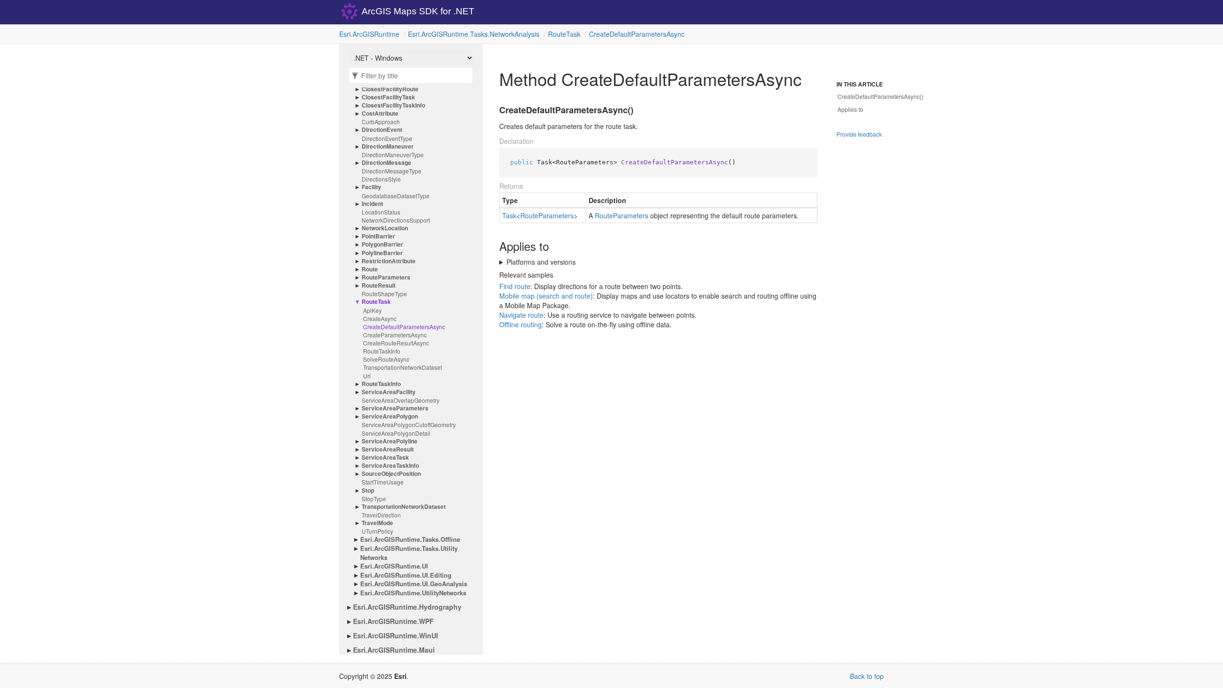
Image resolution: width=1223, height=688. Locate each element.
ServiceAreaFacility (389, 392)
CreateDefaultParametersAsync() (880, 96)
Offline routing (520, 324)
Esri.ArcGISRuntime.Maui (394, 650)
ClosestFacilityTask (388, 97)
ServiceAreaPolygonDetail (396, 433)
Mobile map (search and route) (546, 296)
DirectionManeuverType (393, 154)
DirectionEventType (387, 138)
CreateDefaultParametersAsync (637, 34)
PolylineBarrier (382, 253)
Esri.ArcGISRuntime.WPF (393, 621)
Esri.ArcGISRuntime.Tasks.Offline (410, 539)
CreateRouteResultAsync (396, 343)
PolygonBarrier (382, 244)
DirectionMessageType (391, 171)
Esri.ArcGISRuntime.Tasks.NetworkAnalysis (473, 34)
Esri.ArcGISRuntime (369, 34)
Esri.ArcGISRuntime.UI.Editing (405, 575)
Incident (372, 204)
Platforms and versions (541, 262)
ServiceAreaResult (388, 449)
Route (370, 269)
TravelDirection (381, 515)
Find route (514, 286)
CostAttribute (380, 113)
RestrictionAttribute (389, 261)
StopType (374, 498)
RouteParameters (386, 277)
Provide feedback (859, 134)
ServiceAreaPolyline (390, 441)
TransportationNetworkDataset (402, 367)
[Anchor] (493, 110)
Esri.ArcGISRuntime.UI (394, 566)
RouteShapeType (384, 294)
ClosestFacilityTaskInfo (393, 105)
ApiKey (372, 310)
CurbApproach (381, 122)
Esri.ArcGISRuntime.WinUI (395, 635)
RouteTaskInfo (381, 351)
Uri (367, 376)
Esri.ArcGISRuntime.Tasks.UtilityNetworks (409, 553)
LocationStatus (381, 212)
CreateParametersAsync (395, 335)
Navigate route (521, 315)
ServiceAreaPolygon (390, 416)
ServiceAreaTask (385, 457)
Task (509, 215)
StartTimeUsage (383, 482)
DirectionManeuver (388, 146)
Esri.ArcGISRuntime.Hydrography (407, 607)
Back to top (867, 676)
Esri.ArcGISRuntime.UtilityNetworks (413, 593)
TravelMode (377, 523)
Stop (368, 490)
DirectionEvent (382, 130)
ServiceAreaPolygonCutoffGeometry (409, 424)
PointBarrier (378, 236)
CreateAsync (380, 318)
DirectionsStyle (381, 179)
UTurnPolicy (377, 531)
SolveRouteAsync (386, 359)
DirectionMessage (386, 163)
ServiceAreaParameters (395, 408)
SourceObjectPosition (391, 474)
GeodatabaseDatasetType (395, 196)
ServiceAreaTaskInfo (390, 466)
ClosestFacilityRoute (390, 89)
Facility (371, 187)
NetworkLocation (385, 228)
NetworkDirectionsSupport (396, 220)
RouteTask (564, 34)
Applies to (850, 109)
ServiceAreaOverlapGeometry (401, 400)
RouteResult (379, 285)
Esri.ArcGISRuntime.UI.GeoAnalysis (413, 584)
